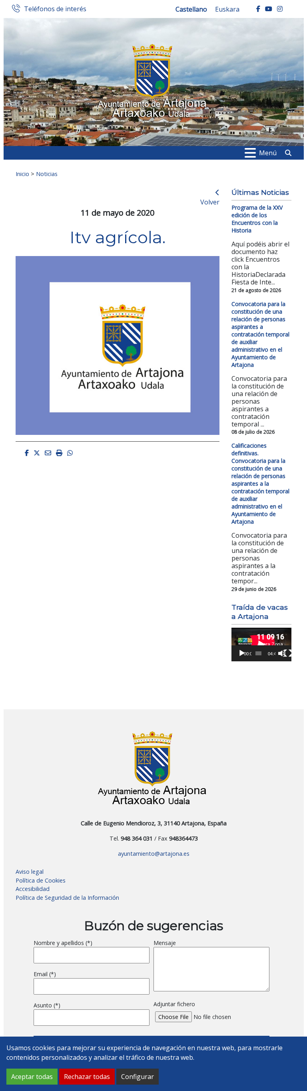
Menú (268, 152)
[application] (261, 644)
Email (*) (45, 974)
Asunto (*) (47, 1005)
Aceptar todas (32, 1076)
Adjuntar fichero (174, 1004)
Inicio (22, 174)
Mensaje (165, 943)
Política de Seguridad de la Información (67, 897)
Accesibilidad (33, 889)
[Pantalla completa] (288, 653)
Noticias (47, 174)
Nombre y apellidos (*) (63, 943)
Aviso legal (30, 871)
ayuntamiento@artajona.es (153, 853)
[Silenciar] (282, 653)
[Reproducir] (242, 653)
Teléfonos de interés (55, 9)
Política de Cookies (41, 880)
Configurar (137, 1076)
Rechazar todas (87, 1076)
